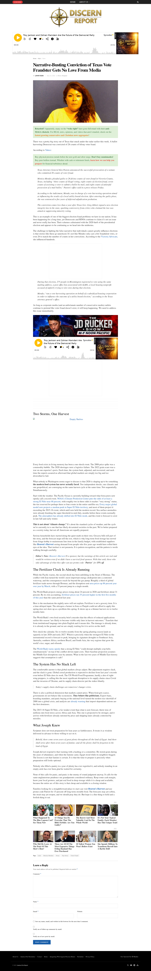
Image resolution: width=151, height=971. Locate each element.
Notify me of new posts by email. (44, 936)
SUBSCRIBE (17, 2)
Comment (37, 874)
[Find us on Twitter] (128, 965)
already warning (78, 701)
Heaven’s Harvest (45, 544)
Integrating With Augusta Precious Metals (62, 957)
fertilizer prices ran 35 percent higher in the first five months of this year (74, 596)
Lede (39, 855)
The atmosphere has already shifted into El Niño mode (62, 515)
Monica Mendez (48, 855)
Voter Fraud (74, 855)
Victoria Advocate (109, 236)
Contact (39, 957)
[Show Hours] (75, 326)
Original (64, 76)
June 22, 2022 (51, 76)
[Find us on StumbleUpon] (138, 965)
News (44, 58)
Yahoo (48, 149)
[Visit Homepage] (75, 16)
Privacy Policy (90, 957)
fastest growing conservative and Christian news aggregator (62, 135)
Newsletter (80, 957)
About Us (83, 2)
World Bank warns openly (48, 648)
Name (35, 901)
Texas (57, 855)
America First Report (22, 965)
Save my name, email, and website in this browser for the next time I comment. (61, 921)
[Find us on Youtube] (131, 965)
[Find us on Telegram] (134, 965)
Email (36, 911)
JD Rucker (39, 76)
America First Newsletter (27, 957)
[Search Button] (138, 2)
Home (73, 2)
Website (79, 911)
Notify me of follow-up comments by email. (47, 929)
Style (39, 58)
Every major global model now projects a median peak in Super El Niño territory (75, 506)
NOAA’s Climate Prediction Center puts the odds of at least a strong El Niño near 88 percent (72, 500)
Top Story (65, 855)
